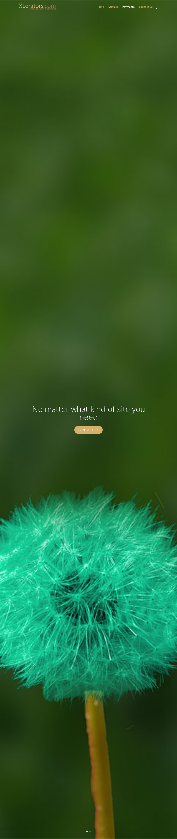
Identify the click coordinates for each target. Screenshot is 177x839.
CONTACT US (88, 430)
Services (113, 7)
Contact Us (145, 7)
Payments (128, 7)
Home (100, 7)
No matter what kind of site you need (88, 413)
